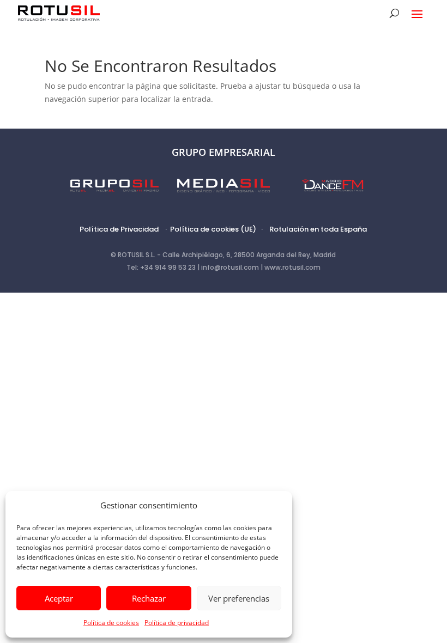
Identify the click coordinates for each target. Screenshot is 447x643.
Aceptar (59, 598)
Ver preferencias (238, 598)
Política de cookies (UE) (213, 229)
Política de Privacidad (119, 229)
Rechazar (149, 598)
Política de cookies (111, 622)
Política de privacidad (176, 622)
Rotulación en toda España (318, 229)
